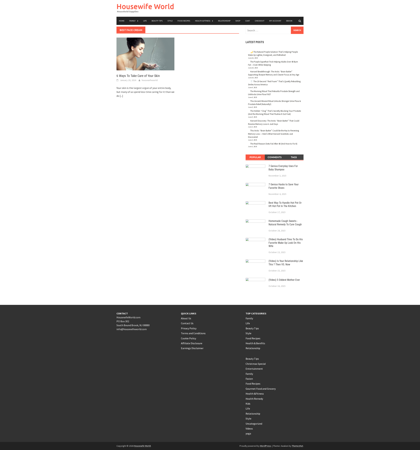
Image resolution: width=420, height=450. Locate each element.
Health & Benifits (255, 343)
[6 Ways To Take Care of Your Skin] (145, 53)
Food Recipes (184, 20)
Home (121, 20)
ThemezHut (297, 445)
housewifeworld (150, 80)
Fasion (249, 378)
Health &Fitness (202, 20)
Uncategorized (254, 423)
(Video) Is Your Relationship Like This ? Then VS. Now (286, 262)
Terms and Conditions (193, 333)
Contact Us (187, 323)
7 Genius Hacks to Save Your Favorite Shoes (284, 186)
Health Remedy (254, 398)
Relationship (224, 20)
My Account (275, 20)
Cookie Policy (188, 338)
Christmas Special (256, 363)
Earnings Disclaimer (192, 348)
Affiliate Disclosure (191, 343)
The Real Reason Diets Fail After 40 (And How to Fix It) (273, 143)
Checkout (259, 20)
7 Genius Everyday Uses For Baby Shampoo (283, 167)
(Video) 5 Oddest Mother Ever (284, 279)
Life (248, 323)
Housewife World (145, 6)
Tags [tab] (294, 157)
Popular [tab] (255, 157)
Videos (249, 428)
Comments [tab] (275, 157)
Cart (247, 20)
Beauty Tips (157, 20)
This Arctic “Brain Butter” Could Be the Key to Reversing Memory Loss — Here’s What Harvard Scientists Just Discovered (273, 133)
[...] (121, 95)
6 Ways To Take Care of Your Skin (138, 76)
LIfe (145, 20)
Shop (237, 20)
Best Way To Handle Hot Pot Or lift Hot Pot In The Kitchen (285, 204)
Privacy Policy (188, 328)
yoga (248, 433)
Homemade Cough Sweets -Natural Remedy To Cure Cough (285, 222)
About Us (186, 318)
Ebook (289, 20)
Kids (248, 403)
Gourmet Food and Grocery (261, 388)
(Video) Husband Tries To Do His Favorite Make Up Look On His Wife (286, 243)
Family (132, 20)
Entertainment (254, 368)
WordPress (265, 445)
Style (170, 20)
